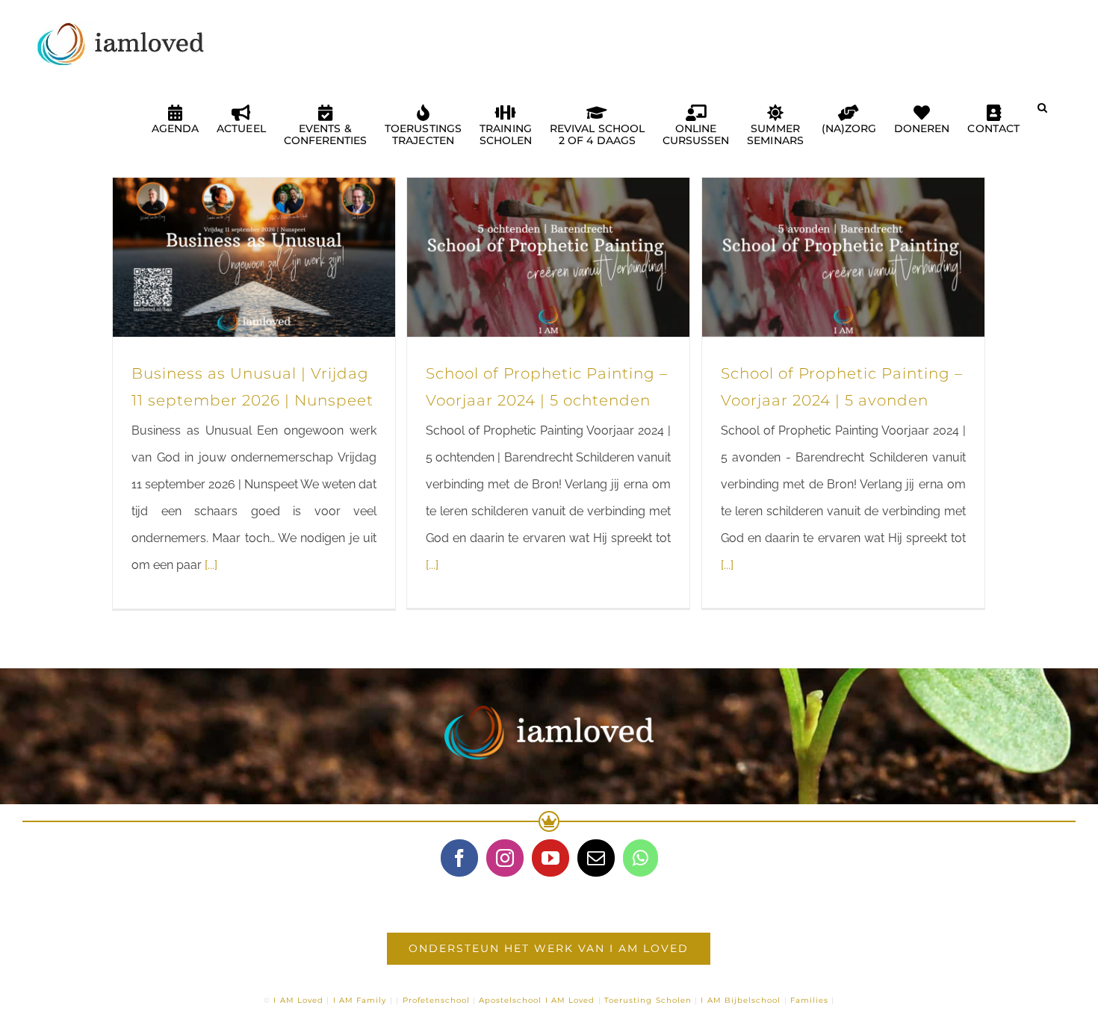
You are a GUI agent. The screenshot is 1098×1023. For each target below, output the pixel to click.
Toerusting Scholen (647, 1000)
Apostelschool (510, 1000)
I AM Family (360, 1000)
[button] (1042, 113)
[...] (211, 565)
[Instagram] (505, 858)
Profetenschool (436, 1000)
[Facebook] (459, 858)
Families (809, 1000)
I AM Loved (298, 1000)
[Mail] (596, 858)
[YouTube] (550, 858)
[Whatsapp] (640, 858)
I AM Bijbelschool (741, 1000)
